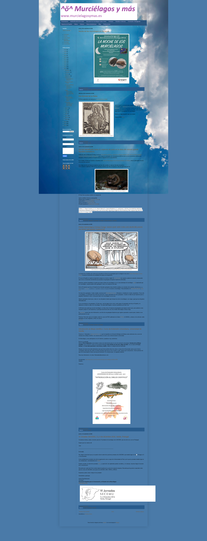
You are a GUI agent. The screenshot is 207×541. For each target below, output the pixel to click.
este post (82, 312)
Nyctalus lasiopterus (108, 220)
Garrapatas (66, 34)
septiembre (67, 76)
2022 (65, 57)
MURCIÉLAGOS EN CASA (77, 21)
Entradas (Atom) (88, 514)
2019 (65, 63)
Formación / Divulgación (134, 21)
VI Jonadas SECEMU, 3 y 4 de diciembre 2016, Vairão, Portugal (104, 437)
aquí (123, 117)
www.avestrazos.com (96, 334)
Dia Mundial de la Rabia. (102, 99)
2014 (65, 123)
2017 (65, 66)
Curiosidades (67, 43)
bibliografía (91, 220)
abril (66, 113)
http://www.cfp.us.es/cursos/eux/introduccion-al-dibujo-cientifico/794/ (102, 359)
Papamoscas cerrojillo (93, 204)
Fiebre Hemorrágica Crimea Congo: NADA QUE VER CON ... (69, 93)
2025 (65, 51)
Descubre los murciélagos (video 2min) (96, 21)
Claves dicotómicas (91, 24)
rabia (90, 142)
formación (89, 430)
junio (66, 109)
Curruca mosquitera (89, 201)
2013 (65, 125)
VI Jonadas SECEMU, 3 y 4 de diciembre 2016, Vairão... (69, 104)
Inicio (113, 511)
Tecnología (66, 42)
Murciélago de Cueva (111, 293)
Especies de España (66, 24)
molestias (96, 324)
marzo (66, 115)
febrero (67, 117)
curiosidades (95, 220)
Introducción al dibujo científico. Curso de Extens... (69, 98)
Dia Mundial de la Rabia (88, 96)
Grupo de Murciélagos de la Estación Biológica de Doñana (116, 160)
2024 (65, 53)
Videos (76, 24)
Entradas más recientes (84, 511)
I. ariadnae (87, 288)
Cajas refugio (67, 37)
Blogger (117, 522)
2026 (65, 49)
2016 (65, 68)
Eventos (90, 89)
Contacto (111, 21)
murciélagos (94, 89)
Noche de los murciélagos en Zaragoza (94, 31)
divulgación (85, 89)
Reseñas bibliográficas (67, 40)
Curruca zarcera (91, 202)
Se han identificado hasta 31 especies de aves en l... (69, 86)
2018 (65, 65)
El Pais (122, 317)
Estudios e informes (121, 21)
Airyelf (104, 522)
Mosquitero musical (94, 199)
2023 (65, 55)
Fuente (106, 135)
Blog (100, 24)
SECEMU (99, 89)
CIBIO (98, 460)
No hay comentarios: (84, 88)
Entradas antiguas (140, 511)
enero (66, 119)
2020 (65, 61)
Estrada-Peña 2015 (135, 288)
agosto (66, 108)
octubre (67, 74)
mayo (66, 111)
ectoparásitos (86, 324)
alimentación (85, 220)
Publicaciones (106, 24)
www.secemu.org (83, 483)
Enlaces (82, 24)
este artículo (117, 278)
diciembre (67, 70)
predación (115, 220)
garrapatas (91, 324)
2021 (65, 59)
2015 (65, 121)
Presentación (64, 21)
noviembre (67, 72)
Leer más (81, 138)
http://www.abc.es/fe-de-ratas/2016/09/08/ (123, 269)
